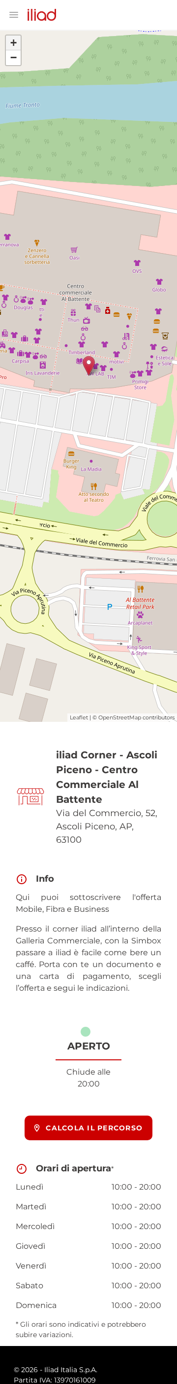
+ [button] (13, 43)
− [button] (13, 57)
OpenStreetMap (119, 717)
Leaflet (79, 717)
